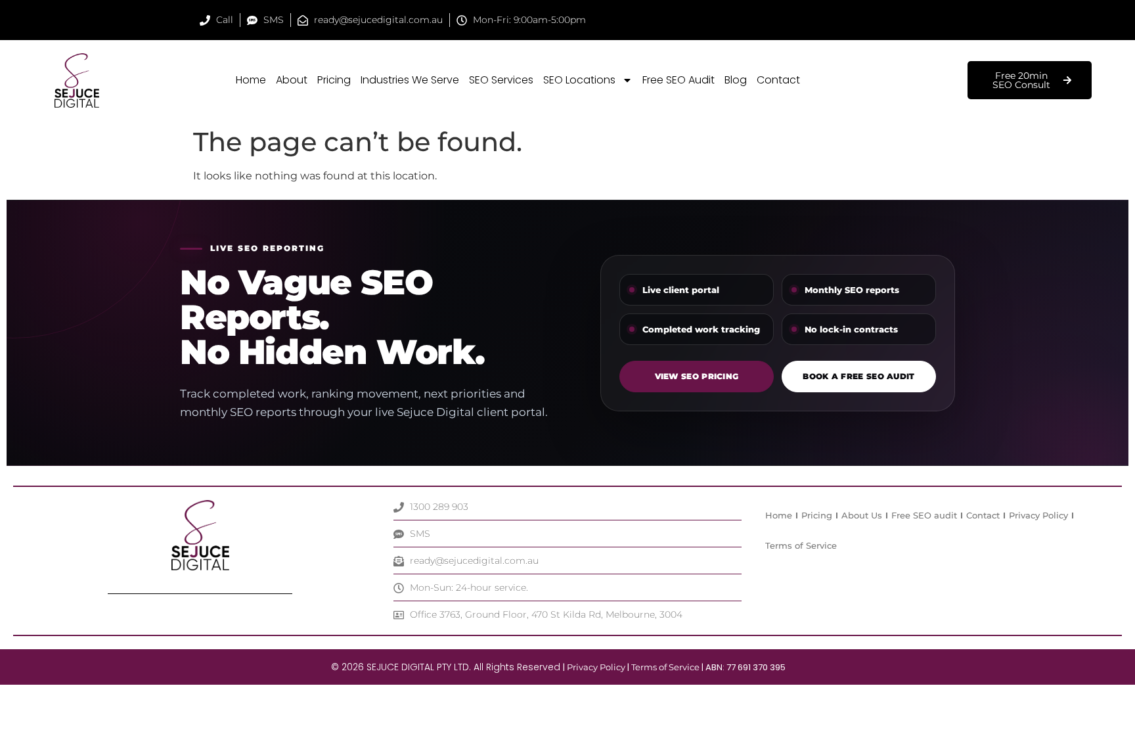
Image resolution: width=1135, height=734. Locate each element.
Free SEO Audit (678, 79)
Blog (735, 79)
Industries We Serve (410, 79)
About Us (861, 515)
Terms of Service (801, 545)
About (291, 79)
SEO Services (501, 79)
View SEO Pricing (697, 376)
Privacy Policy (1038, 515)
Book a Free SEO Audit (858, 376)
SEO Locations (579, 79)
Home (251, 79)
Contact (778, 79)
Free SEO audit (924, 515)
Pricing (334, 79)
